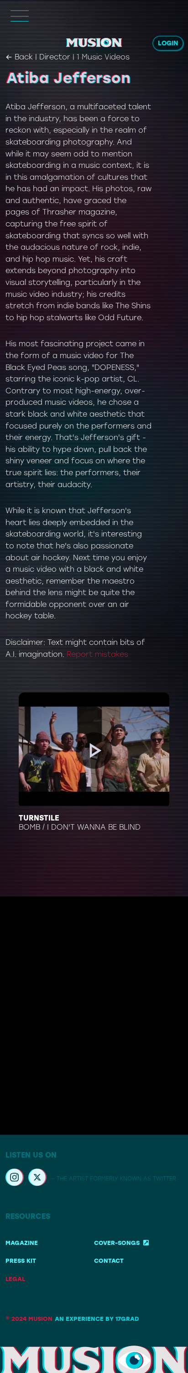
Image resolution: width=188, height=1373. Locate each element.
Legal (15, 1279)
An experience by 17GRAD (97, 1318)
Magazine (21, 1242)
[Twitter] (37, 1178)
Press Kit (20, 1260)
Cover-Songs (117, 1242)
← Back (19, 57)
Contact (109, 1260)
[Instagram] (14, 1178)
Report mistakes (97, 654)
